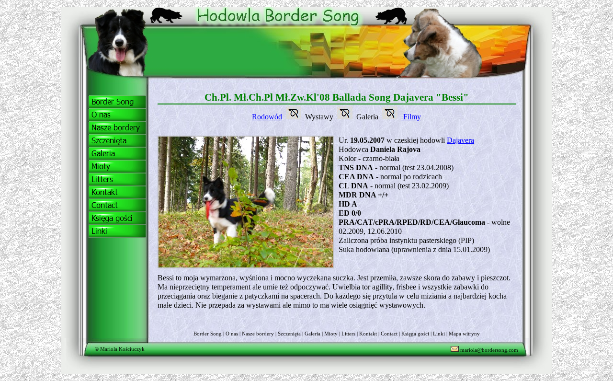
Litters (348, 333)
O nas (232, 333)
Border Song (207, 333)
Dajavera (460, 140)
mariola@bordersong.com (488, 350)
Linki (439, 333)
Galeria (312, 333)
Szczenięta (289, 333)
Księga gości (415, 333)
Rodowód (267, 117)
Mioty (331, 333)
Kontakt (368, 333)
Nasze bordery (258, 333)
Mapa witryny (464, 333)
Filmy (411, 117)
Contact (389, 333)
